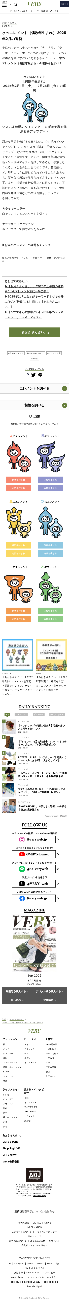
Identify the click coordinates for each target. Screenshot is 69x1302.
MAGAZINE (23, 1223)
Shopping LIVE (11, 1148)
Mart (49, 1264)
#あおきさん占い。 (35, 353)
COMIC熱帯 (49, 1273)
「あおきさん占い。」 (34, 332)
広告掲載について (18, 1241)
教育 (48, 1071)
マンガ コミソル (36, 1277)
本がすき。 (52, 1277)
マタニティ (8, 1076)
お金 (5, 1122)
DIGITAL (37, 1223)
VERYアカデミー (32, 1107)
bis (26, 1268)
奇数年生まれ (18, 488)
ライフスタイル (11, 1089)
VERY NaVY (10, 1155)
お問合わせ (54, 1241)
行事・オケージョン (12, 1067)
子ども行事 (51, 1067)
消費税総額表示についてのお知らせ (34, 1211)
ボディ (27, 1058)
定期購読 (48, 1000)
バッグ (6, 1049)
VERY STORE (10, 1141)
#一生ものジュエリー (19, 11)
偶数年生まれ (18, 479)
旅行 (5, 1108)
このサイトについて (22, 1232)
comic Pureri (17, 1277)
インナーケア (30, 1062)
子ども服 (50, 1058)
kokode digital (34, 1286)
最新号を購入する (16, 991)
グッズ (49, 1062)
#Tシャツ (35, 11)
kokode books (51, 1282)
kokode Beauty (32, 1282)
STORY (40, 1264)
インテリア (8, 1099)
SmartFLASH (33, 1273)
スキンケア (29, 1049)
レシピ (6, 1094)
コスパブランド (10, 1062)
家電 (5, 1126)
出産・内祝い (52, 1053)
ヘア (26, 1053)
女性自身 (18, 1273)
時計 (5, 1080)
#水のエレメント (16, 353)
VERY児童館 (51, 1044)
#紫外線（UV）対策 (50, 11)
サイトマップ (34, 1236)
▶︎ (6, 296)
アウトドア (8, 1104)
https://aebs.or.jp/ (39, 1196)
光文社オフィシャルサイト (34, 1245)
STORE (47, 1223)
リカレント (29, 1116)
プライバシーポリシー (46, 1232)
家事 (5, 1113)
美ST (58, 1264)
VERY (30, 1264)
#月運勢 (34, 358)
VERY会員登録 (11, 1161)
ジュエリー (8, 1053)
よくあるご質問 (37, 1241)
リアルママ (51, 1076)
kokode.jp (16, 1282)
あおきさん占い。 (9, 23)
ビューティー (31, 1039)
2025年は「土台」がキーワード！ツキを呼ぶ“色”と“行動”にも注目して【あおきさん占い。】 (34, 302)
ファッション (10, 1039)
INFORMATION (34, 1227)
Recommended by (52, 816)
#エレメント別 (54, 353)
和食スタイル (37, 1268)
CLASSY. (19, 1264)
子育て (49, 1039)
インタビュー (30, 1102)
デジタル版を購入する (48, 991)
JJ (10, 1264)
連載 (26, 1098)
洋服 (5, 1058)
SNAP (6, 1071)
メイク (27, 1044)
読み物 (27, 1120)
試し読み (16, 1000)
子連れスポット (53, 1049)
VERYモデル (30, 1111)
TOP (4, 1019)
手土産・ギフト (10, 1117)
